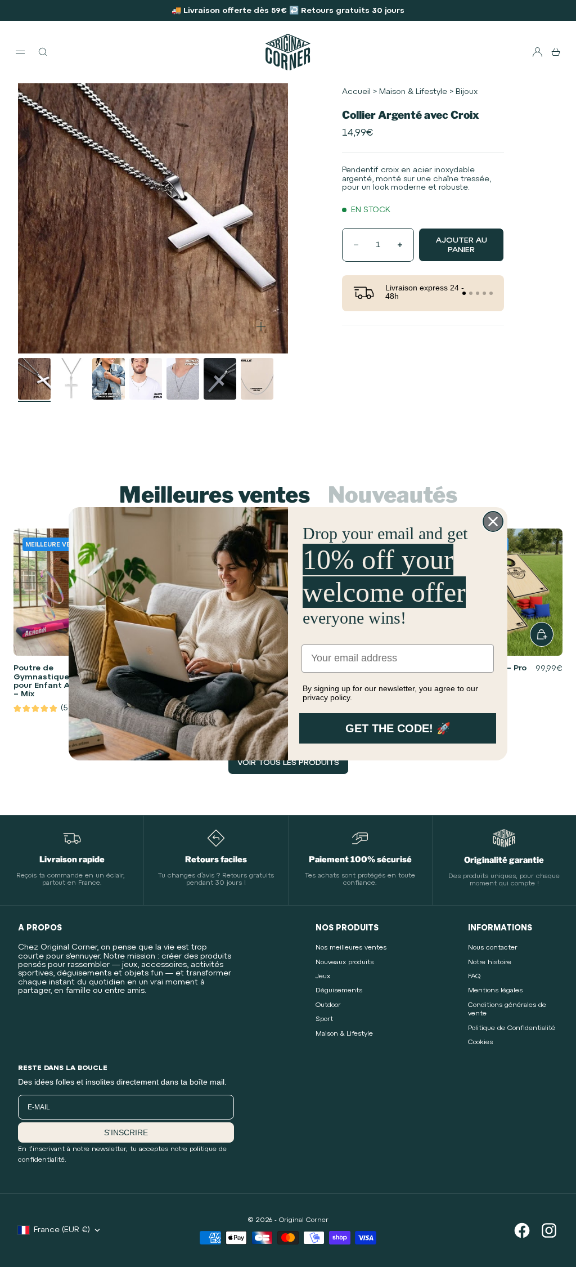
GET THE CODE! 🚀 (398, 728)
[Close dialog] (493, 521)
